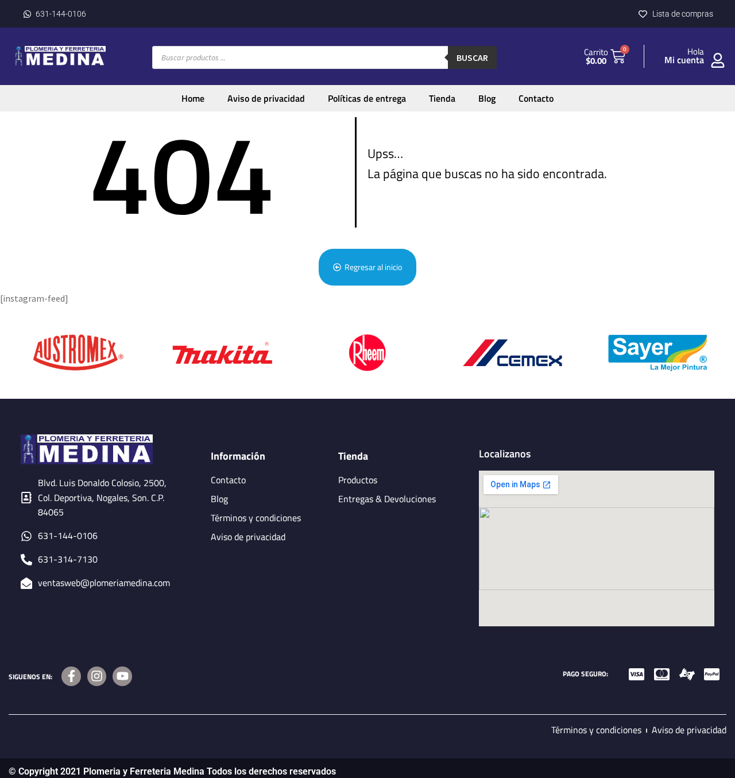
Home (192, 98)
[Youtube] (122, 676)
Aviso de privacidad (266, 98)
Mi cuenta (684, 60)
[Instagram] (97, 676)
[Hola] (717, 60)
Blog (487, 98)
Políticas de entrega (367, 98)
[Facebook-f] (71, 676)
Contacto (536, 98)
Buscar (472, 57)
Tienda (442, 98)
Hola (695, 51)
